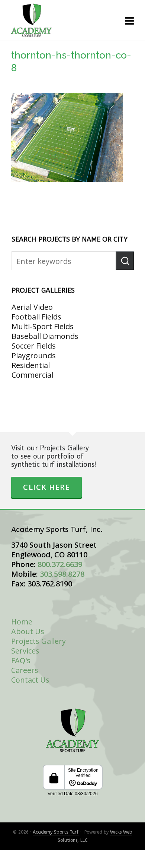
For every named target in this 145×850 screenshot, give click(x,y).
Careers (24, 670)
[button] (125, 260)
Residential (31, 365)
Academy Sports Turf (56, 832)
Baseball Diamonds (45, 336)
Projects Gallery (38, 641)
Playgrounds (34, 355)
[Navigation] (129, 20)
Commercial (32, 375)
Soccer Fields (34, 346)
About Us (27, 631)
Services (25, 651)
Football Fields (36, 317)
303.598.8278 (62, 574)
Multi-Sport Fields (43, 326)
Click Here (46, 487)
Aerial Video (32, 307)
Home (21, 622)
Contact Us (30, 680)
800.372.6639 (60, 564)
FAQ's (20, 660)
